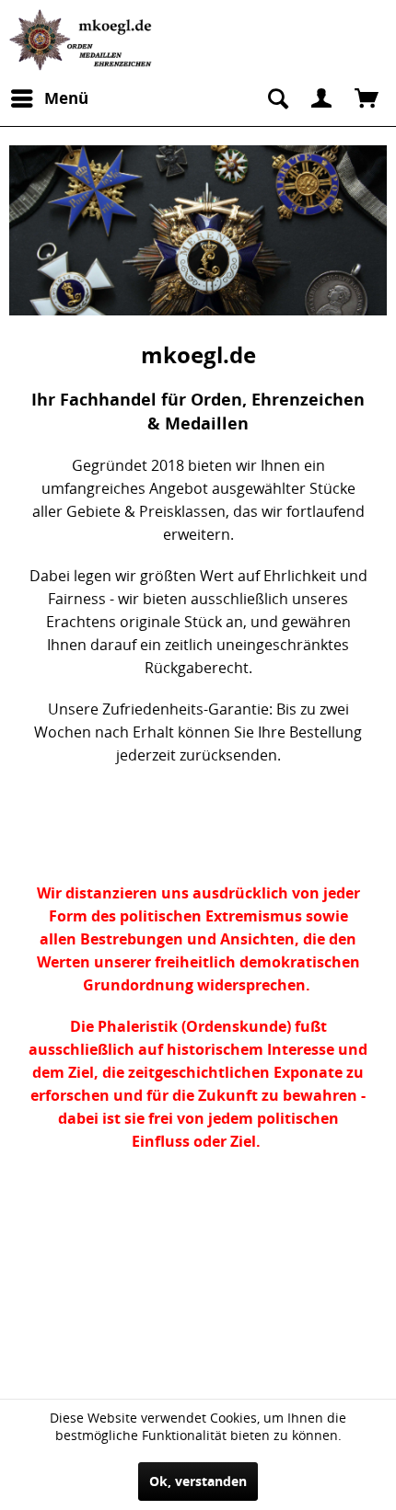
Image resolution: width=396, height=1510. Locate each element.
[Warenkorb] (366, 98)
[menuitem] (49, 98)
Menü (66, 98)
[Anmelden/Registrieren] (321, 98)
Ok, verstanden (198, 1481)
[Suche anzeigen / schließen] (276, 98)
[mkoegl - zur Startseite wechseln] (83, 40)
